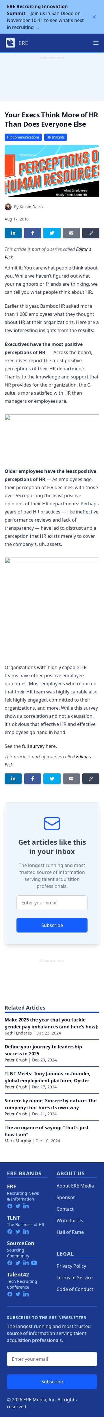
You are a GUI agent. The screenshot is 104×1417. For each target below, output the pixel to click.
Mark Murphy (18, 1140)
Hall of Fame (70, 1232)
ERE (11, 1186)
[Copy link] (90, 233)
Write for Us (70, 1220)
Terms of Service (75, 1277)
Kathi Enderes (18, 1033)
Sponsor (66, 1197)
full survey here (39, 746)
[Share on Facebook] (32, 233)
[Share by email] (71, 233)
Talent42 (18, 1274)
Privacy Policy (71, 1266)
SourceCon (20, 1243)
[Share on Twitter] (51, 233)
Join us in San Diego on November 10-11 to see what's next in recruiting (45, 16)
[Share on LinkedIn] (13, 233)
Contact (65, 1209)
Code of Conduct (75, 1289)
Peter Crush (16, 1060)
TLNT (13, 1217)
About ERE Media (75, 1186)
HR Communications (23, 137)
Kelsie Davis (31, 207)
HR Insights (56, 137)
